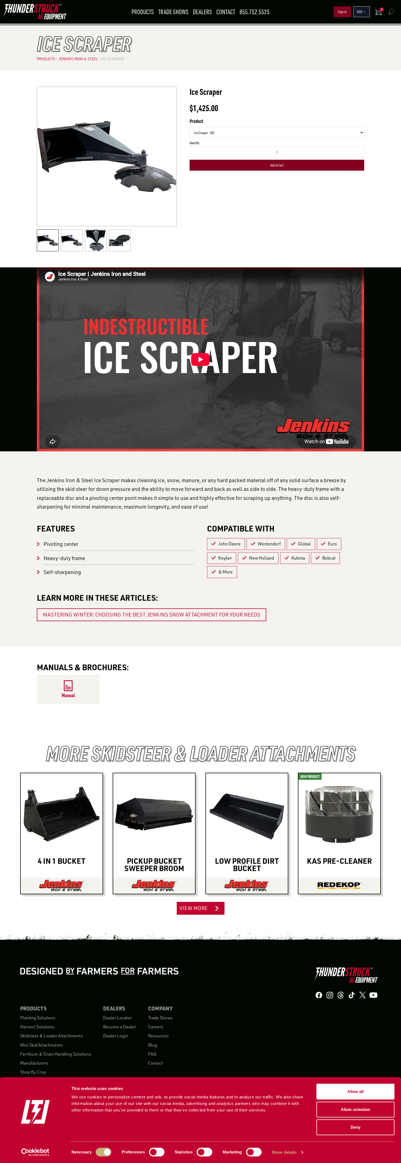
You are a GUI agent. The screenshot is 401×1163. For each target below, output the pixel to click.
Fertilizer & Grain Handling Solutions (55, 1054)
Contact (225, 12)
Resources (158, 1036)
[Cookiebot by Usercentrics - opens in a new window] (35, 1152)
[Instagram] (330, 995)
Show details (284, 1152)
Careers (155, 1026)
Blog (152, 1045)
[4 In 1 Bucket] (62, 885)
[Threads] (341, 995)
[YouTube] (373, 995)
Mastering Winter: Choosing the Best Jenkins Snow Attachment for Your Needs (151, 614)
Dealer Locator (117, 1017)
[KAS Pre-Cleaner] (339, 885)
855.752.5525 (255, 12)
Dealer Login (115, 1036)
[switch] (156, 1152)
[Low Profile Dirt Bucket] (247, 885)
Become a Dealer (119, 1026)
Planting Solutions (37, 1017)
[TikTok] (352, 995)
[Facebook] (319, 995)
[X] (362, 995)
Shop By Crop (33, 1072)
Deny (355, 1127)
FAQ (152, 1054)
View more (193, 908)
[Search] (391, 11)
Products (142, 12)
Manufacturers (34, 1063)
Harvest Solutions (37, 1026)
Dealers (202, 12)
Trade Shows (173, 12)
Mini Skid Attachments (41, 1045)
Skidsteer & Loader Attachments (51, 1036)
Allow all (355, 1091)
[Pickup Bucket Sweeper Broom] (154, 885)
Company (160, 1008)
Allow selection (355, 1109)
